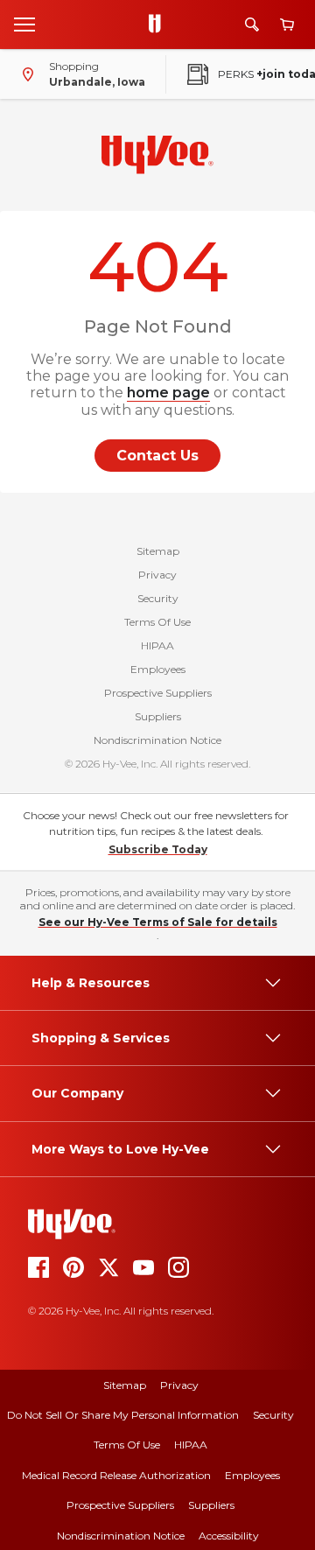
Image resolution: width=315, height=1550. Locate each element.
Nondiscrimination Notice (157, 740)
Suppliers (158, 716)
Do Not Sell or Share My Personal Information (123, 1414)
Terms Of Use (157, 621)
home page (168, 392)
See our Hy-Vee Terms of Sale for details (157, 922)
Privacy (157, 574)
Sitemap (157, 551)
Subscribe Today (157, 849)
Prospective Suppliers (158, 692)
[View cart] (287, 25)
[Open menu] (24, 23)
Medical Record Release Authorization (116, 1475)
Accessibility (229, 1535)
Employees (158, 669)
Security (157, 598)
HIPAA (157, 645)
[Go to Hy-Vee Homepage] (159, 24)
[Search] (252, 25)
